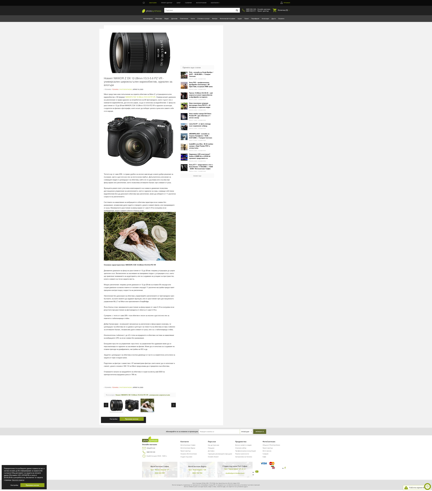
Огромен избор (240, 448)
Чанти (193, 19)
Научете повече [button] (18, 480)
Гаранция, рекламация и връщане (220, 454)
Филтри (214, 19)
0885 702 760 (197, 473)
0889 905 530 (151, 452)
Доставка (211, 451)
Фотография (201, 3)
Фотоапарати (148, 19)
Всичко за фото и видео (243, 445)
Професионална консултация (245, 451)
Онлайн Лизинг (213, 457)
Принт (166, 3)
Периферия (255, 19)
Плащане (211, 448)
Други (273, 19)
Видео (166, 19)
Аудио (240, 19)
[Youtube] (256, 472)
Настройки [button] (14, 485)
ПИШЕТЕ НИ (151, 448)
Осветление (184, 19)
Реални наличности (242, 454)
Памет (246, 19)
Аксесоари (265, 19)
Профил (287, 3)
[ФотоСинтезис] (150, 441)
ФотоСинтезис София (187, 445)
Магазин (153, 3)
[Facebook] (285, 468)
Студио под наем (186, 457)
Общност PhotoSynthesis (271, 445)
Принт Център (185, 451)
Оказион (281, 19)
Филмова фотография (227, 19)
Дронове (174, 19)
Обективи (158, 19)
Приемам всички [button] (32, 485)
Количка (283, 10)
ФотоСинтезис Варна (187, 448)
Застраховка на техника (243, 457)
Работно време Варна (419, 487)
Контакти (215, 3)
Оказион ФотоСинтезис (188, 454)
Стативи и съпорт (203, 19)
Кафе (264, 457)
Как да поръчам (213, 445)
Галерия (188, 3)
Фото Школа (267, 451)
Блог (179, 3)
